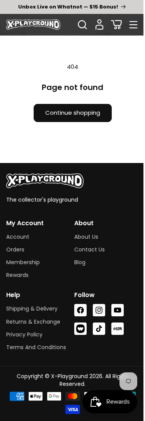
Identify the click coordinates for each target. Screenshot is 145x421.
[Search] (82, 24)
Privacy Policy (24, 334)
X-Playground (66, 376)
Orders (15, 249)
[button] (116, 24)
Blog (76, 262)
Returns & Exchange (33, 322)
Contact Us (86, 249)
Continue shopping (69, 113)
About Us (83, 237)
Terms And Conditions (36, 347)
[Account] (99, 24)
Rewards (17, 275)
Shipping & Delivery (32, 308)
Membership (23, 262)
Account (17, 237)
